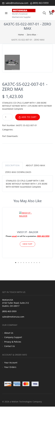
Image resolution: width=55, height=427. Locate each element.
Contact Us (9, 346)
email (14, 236)
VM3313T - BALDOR (27, 232)
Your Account (10, 362)
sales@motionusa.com (16, 2)
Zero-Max (31, 34)
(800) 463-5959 (40, 2)
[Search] (44, 13)
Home (21, 34)
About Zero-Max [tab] (35, 165)
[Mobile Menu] (6, 12)
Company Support (13, 337)
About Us (8, 332)
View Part (28, 244)
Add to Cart (29, 117)
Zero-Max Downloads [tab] (18, 172)
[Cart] (51, 13)
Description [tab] (12, 165)
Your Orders (10, 367)
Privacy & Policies (12, 341)
